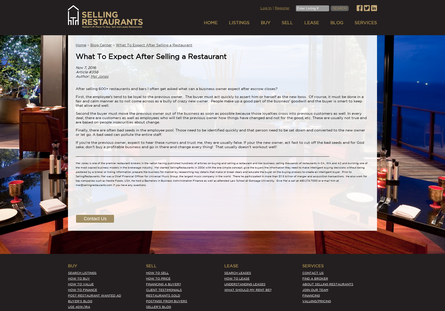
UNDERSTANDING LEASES (245, 284)
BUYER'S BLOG (80, 301)
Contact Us (95, 218)
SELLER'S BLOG (158, 306)
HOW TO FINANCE (82, 289)
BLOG (336, 22)
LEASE (311, 22)
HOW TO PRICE (158, 278)
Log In (266, 8)
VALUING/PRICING (316, 301)
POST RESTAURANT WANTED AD (94, 295)
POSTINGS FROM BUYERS (166, 301)
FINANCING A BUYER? (163, 284)
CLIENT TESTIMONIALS (164, 289)
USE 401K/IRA (79, 306)
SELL (287, 22)
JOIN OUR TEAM (315, 289)
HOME (211, 22)
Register (282, 8)
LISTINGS (239, 22)
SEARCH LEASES (237, 272)
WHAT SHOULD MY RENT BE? (247, 289)
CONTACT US (313, 272)
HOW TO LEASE (237, 278)
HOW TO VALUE (81, 284)
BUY (265, 22)
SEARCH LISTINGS (82, 272)
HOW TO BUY (79, 278)
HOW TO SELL (157, 272)
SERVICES (366, 22)
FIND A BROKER (315, 278)
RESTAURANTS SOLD (163, 295)
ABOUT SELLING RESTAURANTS (327, 284)
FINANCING (311, 295)
